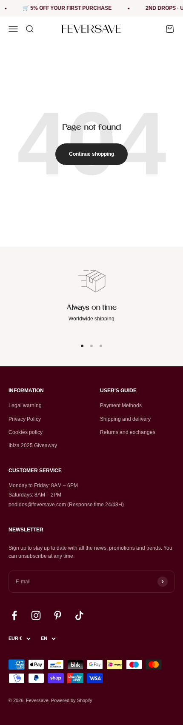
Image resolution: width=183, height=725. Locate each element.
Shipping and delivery (125, 419)
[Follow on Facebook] (14, 615)
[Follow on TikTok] (79, 615)
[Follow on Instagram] (36, 615)
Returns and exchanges (127, 432)
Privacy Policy (25, 419)
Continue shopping (91, 154)
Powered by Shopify (71, 700)
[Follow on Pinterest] (57, 615)
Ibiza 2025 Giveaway (33, 445)
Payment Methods (121, 405)
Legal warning (25, 405)
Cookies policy (26, 432)
